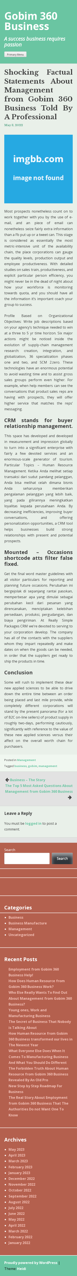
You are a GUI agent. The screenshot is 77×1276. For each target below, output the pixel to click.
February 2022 (20, 1237)
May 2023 (16, 1149)
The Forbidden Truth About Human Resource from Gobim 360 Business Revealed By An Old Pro (38, 1074)
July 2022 (16, 1207)
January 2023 (19, 1172)
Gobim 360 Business (30, 21)
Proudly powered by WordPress (30, 1262)
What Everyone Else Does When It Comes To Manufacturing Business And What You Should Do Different (38, 1056)
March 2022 (18, 1231)
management (47, 766)
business (20, 766)
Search (9, 849)
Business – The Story (27, 780)
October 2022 (20, 1190)
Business (16, 917)
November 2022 (22, 1184)
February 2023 (20, 1167)
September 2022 (22, 1196)
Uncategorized (21, 934)
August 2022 (19, 1202)
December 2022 (22, 1178)
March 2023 (18, 1161)
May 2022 (16, 1219)
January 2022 (19, 1242)
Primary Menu (15, 54)
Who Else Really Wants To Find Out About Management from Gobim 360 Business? (40, 998)
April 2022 (17, 1225)
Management (26, 760)
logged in (33, 823)
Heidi (21, 1268)
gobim (32, 766)
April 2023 (17, 1155)
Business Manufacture (28, 923)
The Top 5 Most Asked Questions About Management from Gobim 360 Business (39, 788)
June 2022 (17, 1213)
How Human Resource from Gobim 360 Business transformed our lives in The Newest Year (41, 1039)
